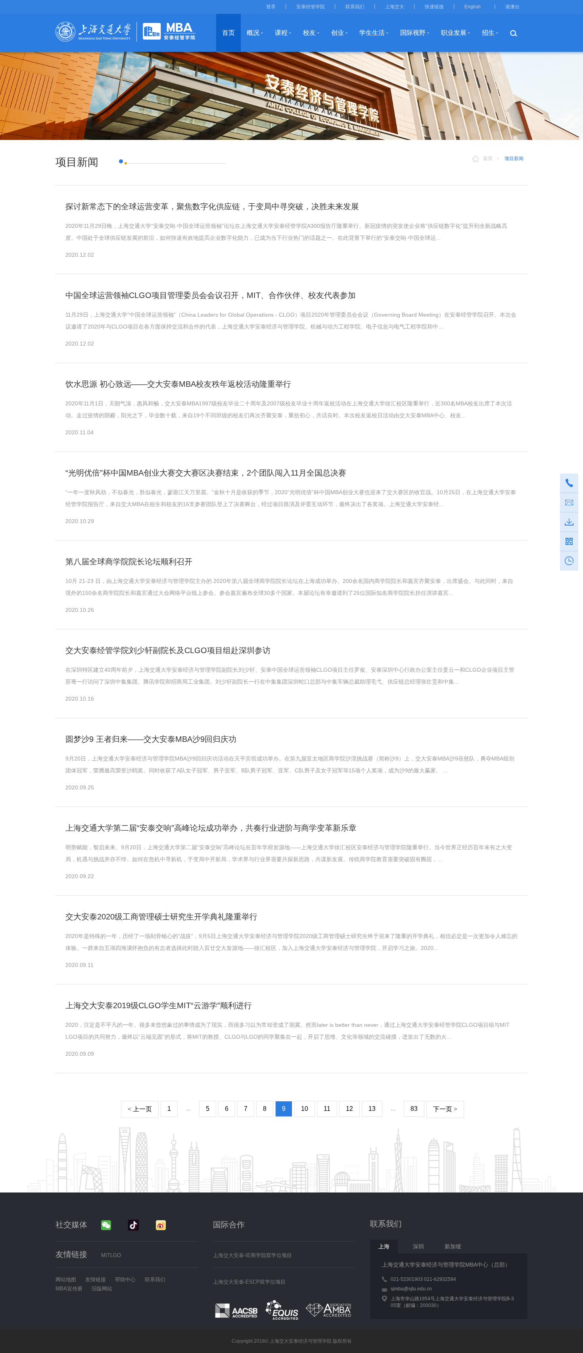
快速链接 (434, 7)
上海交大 (394, 7)
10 (304, 1108)
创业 (337, 32)
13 (372, 1108)
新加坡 (453, 1246)
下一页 (445, 1109)
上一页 (140, 1109)
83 (414, 1108)
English (472, 7)
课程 (281, 32)
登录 (271, 7)
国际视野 (413, 32)
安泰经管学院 (310, 7)
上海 (383, 1246)
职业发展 (453, 32)
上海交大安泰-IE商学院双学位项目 (252, 1255)
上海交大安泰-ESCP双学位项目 (249, 1282)
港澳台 (512, 7)
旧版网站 (102, 1289)
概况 (253, 32)
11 (327, 1108)
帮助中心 (125, 1279)
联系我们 (354, 7)
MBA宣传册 (69, 1289)
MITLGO (111, 1255)
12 (349, 1108)
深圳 (418, 1246)
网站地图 (66, 1279)
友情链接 (95, 1279)
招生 (488, 32)
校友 (309, 32)
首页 (228, 32)
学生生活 (372, 32)
